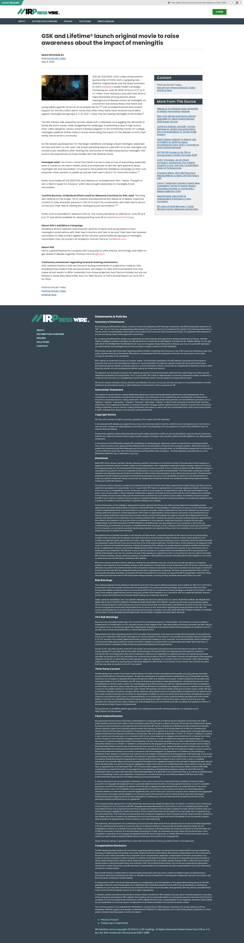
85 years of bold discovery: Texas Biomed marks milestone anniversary (177, 208)
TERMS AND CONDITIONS (114, 923)
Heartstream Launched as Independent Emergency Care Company (174, 199)
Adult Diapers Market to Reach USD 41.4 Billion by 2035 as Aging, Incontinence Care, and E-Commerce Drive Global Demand (178, 143)
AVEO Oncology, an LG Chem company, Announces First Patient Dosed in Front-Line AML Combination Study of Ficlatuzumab (178, 164)
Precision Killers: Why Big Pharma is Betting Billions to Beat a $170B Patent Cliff (178, 175)
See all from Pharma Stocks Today (176, 87)
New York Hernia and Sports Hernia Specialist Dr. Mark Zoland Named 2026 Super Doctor (176, 119)
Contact (42, 346)
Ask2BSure (108, 86)
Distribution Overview (44, 21)
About (21, 21)
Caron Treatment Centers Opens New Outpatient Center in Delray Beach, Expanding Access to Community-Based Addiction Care (178, 187)
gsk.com (99, 254)
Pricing (68, 21)
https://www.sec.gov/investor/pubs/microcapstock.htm (147, 644)
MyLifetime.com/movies (120, 217)
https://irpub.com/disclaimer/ (108, 711)
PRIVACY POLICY (109, 919)
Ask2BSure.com (117, 239)
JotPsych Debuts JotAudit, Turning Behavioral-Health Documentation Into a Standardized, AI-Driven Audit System (176, 130)
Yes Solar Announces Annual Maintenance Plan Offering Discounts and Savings (197, 2)
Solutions (85, 21)
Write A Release (106, 21)
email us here (49, 294)
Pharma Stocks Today (54, 58)
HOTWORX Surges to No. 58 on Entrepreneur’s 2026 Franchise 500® (177, 154)
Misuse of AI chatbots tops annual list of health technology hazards (177, 110)
